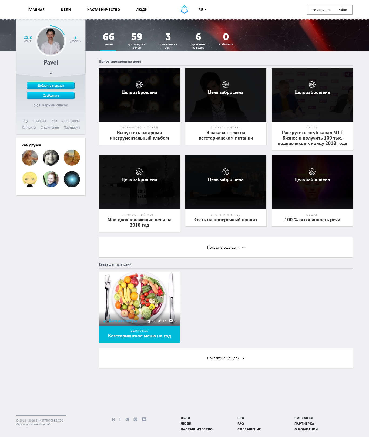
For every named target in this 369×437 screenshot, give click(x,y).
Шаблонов (226, 39)
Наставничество (103, 9)
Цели (66, 9)
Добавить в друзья (51, 85)
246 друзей (31, 145)
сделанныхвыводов (198, 41)
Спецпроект (71, 120)
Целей (109, 39)
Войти (342, 10)
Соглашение (249, 429)
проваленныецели (168, 41)
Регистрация (321, 10)
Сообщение (51, 95)
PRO (54, 120)
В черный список (53, 105)
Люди (142, 9)
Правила (39, 120)
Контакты (29, 127)
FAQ (25, 120)
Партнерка (72, 127)
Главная (36, 9)
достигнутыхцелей (136, 41)
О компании (50, 127)
